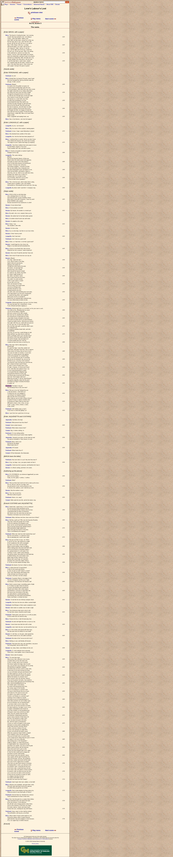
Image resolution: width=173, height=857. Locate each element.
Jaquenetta (9, 419)
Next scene (49, 19)
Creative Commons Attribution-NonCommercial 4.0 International (33, 839)
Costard (8, 425)
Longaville (8, 125)
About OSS (49, 4)
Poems (19, 4)
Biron (7, 35)
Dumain (8, 205)
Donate (57, 4)
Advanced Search (39, 4)
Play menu (36, 19)
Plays (6, 4)
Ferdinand (8, 76)
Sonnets (12, 4)
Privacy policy (35, 843)
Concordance (27, 4)
